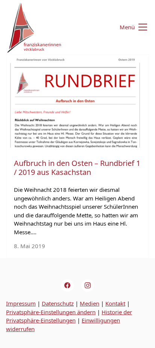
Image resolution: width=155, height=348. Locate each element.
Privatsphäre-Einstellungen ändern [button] (51, 312)
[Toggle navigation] (128, 27)
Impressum (21, 303)
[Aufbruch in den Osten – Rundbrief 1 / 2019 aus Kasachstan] (77, 101)
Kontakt (115, 303)
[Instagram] (87, 285)
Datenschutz (58, 303)
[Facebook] (67, 285)
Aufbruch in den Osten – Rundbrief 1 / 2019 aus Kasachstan (77, 167)
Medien (89, 303)
